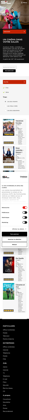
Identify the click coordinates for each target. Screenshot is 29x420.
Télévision (6, 336)
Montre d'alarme (8, 339)
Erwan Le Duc (21, 158)
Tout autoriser (14, 234)
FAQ (4, 359)
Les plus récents (12, 101)
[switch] (25, 212)
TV (4, 373)
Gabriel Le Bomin (20, 264)
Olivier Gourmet (20, 277)
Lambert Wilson (20, 272)
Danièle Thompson (20, 293)
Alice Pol (20, 295)
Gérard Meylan (19, 299)
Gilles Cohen (21, 269)
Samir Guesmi (21, 166)
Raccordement (8, 411)
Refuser (14, 244)
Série (7, 92)
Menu (25, 2)
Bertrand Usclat (20, 137)
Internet (5, 350)
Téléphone (6, 376)
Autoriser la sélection (14, 239)
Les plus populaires (13, 110)
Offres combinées (9, 347)
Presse (5, 408)
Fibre (4, 382)
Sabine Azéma (21, 311)
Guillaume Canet (20, 302)
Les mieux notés (12, 106)
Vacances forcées (19, 122)
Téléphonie (6, 353)
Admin (5, 367)
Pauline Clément (20, 143)
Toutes (6, 82)
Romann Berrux (20, 248)
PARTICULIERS (9, 326)
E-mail (5, 379)
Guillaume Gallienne (20, 304)
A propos (6, 395)
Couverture (7, 399)
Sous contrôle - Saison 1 (20, 150)
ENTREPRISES (8, 343)
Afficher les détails (18, 229)
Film (7, 88)
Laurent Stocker (20, 140)
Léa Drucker (21, 162)
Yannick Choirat (20, 253)
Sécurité (5, 385)
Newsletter (6, 402)
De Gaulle (20, 258)
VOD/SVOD (7, 31)
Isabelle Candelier (20, 307)
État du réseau (8, 388)
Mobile (5, 333)
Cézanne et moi (8, 291)
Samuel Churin (21, 168)
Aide (5, 363)
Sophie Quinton (20, 280)
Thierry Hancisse (20, 251)
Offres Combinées (9, 330)
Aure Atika (20, 135)
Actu (4, 405)
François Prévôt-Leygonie (20, 130)
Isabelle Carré (21, 270)
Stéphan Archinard (20, 133)
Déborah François (20, 297)
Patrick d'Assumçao (21, 165)
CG (4, 391)
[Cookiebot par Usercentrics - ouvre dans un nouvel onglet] (20, 177)
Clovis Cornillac (21, 138)
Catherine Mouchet (20, 267)
